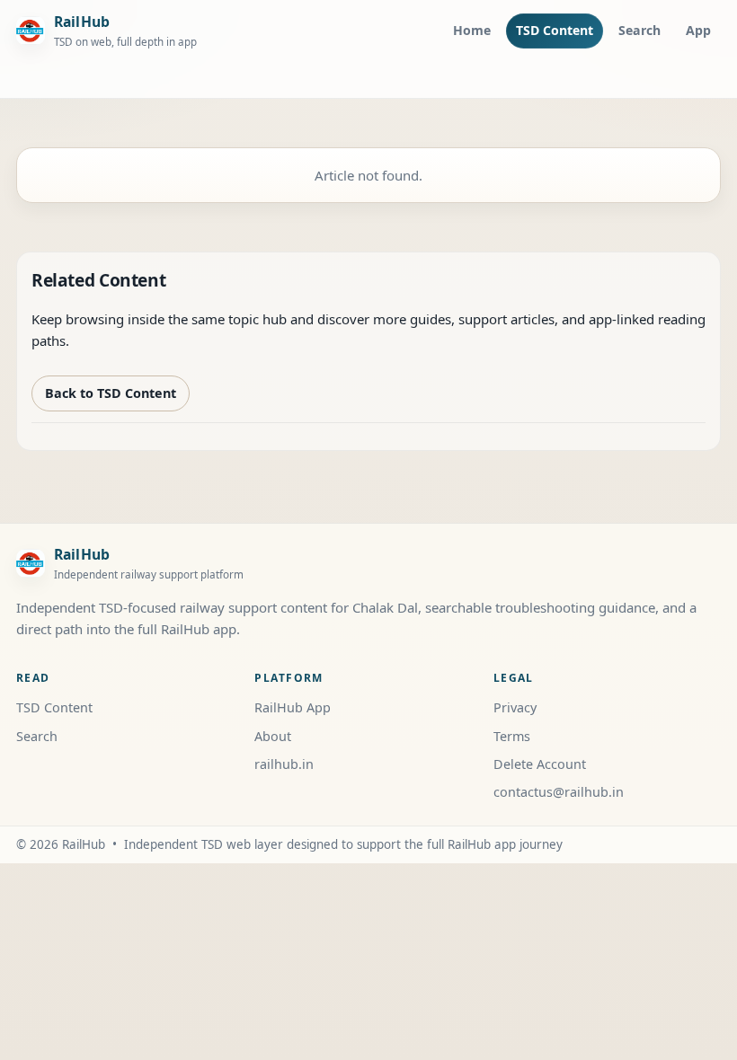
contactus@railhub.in (558, 791)
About (272, 736)
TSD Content (554, 30)
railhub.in (284, 764)
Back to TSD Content (110, 393)
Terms (511, 736)
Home (472, 30)
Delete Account (539, 764)
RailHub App (292, 707)
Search (639, 30)
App (698, 30)
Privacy (515, 707)
